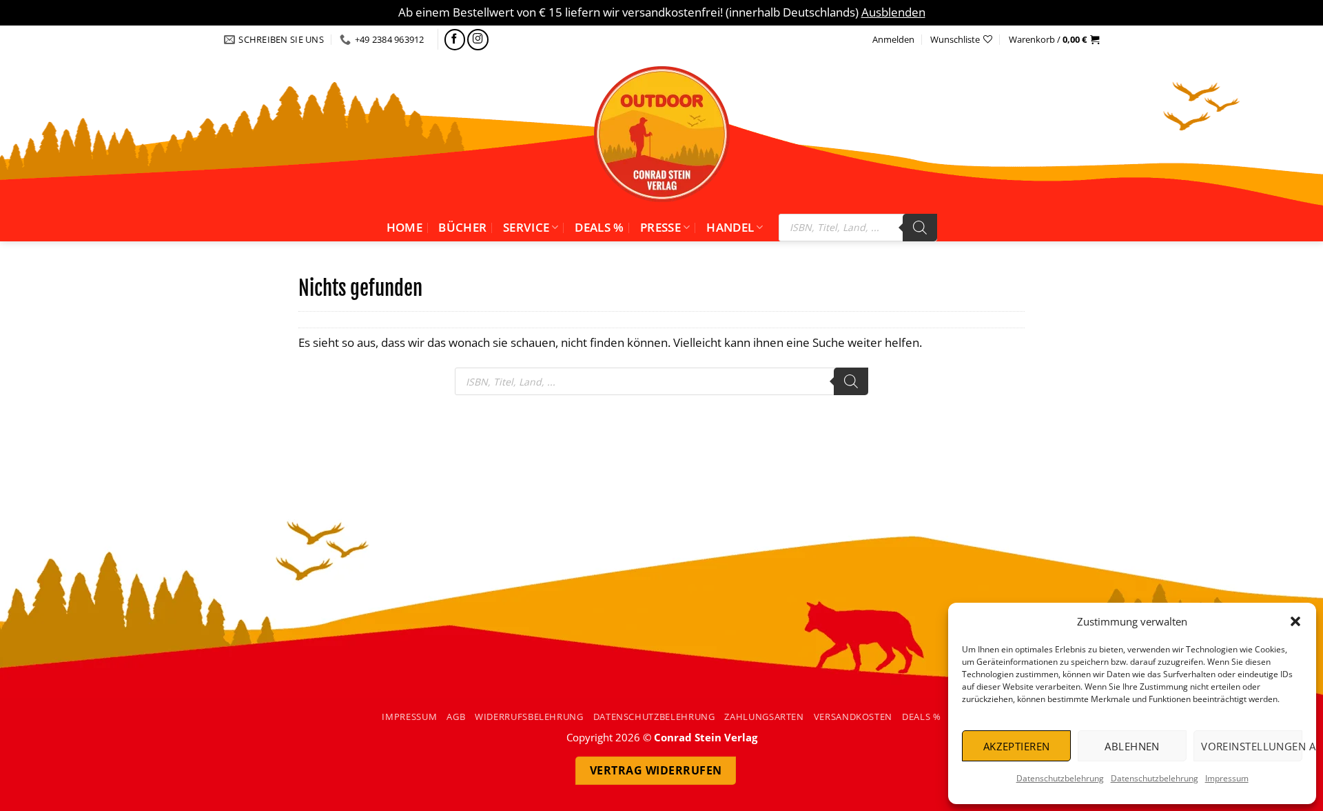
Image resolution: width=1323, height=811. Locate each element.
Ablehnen (1132, 746)
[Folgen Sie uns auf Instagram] (478, 39)
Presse (660, 227)
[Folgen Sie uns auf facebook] (455, 39)
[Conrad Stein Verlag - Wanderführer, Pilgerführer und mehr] (661, 134)
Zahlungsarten (763, 716)
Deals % (599, 227)
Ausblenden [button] (893, 12)
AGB (456, 716)
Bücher (462, 227)
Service (526, 227)
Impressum (1227, 778)
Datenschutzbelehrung (1060, 778)
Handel (730, 227)
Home (404, 227)
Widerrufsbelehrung (529, 716)
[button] (1295, 621)
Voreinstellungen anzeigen (1251, 746)
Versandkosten (853, 716)
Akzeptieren (1016, 746)
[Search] (920, 227)
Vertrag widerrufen (656, 770)
